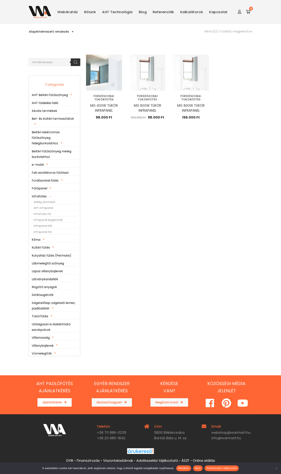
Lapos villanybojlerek (47, 271)
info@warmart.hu (226, 438)
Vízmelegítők (42, 353)
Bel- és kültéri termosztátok (53, 118)
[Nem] (276, 468)
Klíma (36, 239)
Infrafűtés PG (42, 214)
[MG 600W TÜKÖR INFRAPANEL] (148, 72)
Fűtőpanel (39, 188)
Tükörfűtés (40, 316)
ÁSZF (185, 460)
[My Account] (239, 12)
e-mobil (38, 164)
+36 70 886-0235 (111, 432)
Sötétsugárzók (43, 295)
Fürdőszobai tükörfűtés (103, 97)
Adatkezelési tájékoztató (157, 460)
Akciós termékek (44, 111)
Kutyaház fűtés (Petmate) (51, 255)
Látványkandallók (45, 279)
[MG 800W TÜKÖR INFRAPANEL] (191, 72)
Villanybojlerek (43, 345)
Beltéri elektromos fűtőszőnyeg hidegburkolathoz (46, 138)
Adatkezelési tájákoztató (221, 468)
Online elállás (204, 460)
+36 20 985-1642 (111, 438)
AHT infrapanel (43, 208)
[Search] (75, 62)
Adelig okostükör (44, 202)
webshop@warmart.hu (230, 432)
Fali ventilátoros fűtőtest (50, 172)
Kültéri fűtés (41, 247)
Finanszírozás (88, 460)
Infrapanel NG (43, 232)
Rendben (183, 468)
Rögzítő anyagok (44, 287)
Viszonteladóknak (118, 460)
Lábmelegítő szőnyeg (48, 263)
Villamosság (41, 337)
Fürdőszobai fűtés (45, 180)
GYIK (69, 460)
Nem (198, 468)
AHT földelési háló (45, 103)
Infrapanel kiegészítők (48, 220)
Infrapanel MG (43, 226)
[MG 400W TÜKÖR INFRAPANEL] (104, 72)
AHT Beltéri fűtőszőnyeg (50, 95)
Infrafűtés (39, 196)
